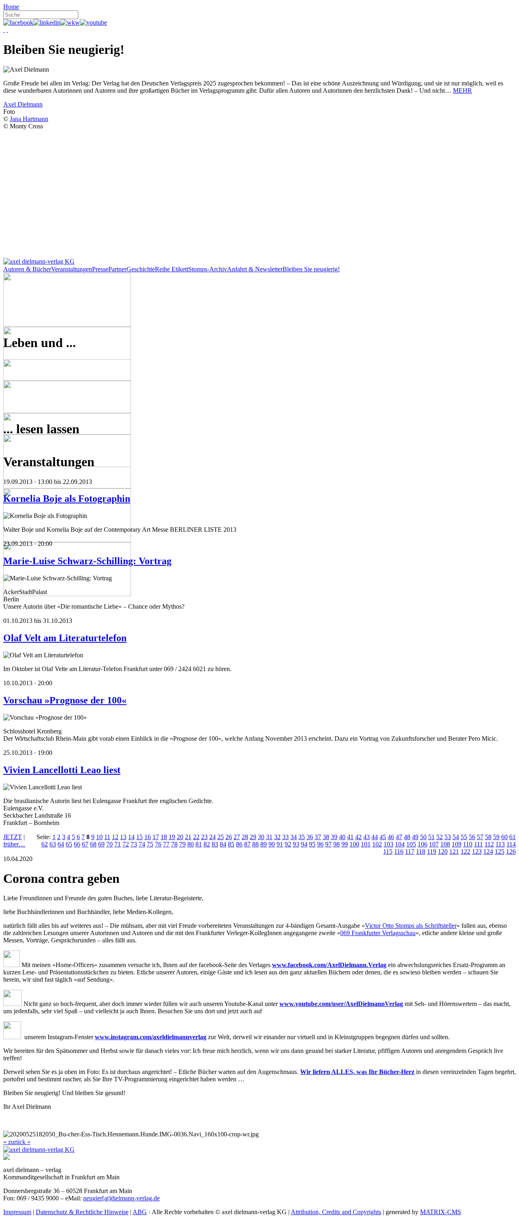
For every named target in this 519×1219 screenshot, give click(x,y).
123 (477, 851)
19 (172, 836)
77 (166, 844)
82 (207, 844)
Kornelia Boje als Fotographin (66, 498)
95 (312, 844)
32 (277, 836)
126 (511, 851)
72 (125, 844)
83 (215, 844)
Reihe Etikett (171, 269)
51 (431, 836)
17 (155, 836)
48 (407, 836)
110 (467, 844)
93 (296, 844)
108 (445, 844)
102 (377, 844)
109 (456, 844)
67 (85, 844)
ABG (140, 1211)
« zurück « (16, 1141)
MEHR (462, 90)
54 (456, 836)
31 (269, 836)
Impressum (17, 1211)
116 (398, 851)
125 (499, 851)
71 (117, 844)
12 (115, 836)
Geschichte (141, 269)
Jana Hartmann (29, 118)
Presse (100, 269)
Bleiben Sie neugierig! (311, 269)
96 (320, 844)
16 (147, 836)
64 (61, 844)
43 (366, 836)
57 (480, 836)
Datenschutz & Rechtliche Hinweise (82, 1211)
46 (391, 836)
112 (489, 844)
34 (293, 836)
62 (44, 844)
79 (182, 844)
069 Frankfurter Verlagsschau (378, 932)
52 (439, 836)
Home (11, 6)
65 (69, 844)
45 (383, 836)
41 (350, 836)
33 (285, 836)
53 (447, 836)
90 (271, 844)
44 (374, 836)
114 (511, 844)
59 (496, 836)
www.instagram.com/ (124, 1037)
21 (188, 836)
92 (288, 844)
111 (478, 844)
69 (101, 844)
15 (139, 836)
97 (328, 844)
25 (220, 836)
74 (142, 844)
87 (247, 844)
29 (253, 836)
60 (504, 836)
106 (422, 844)
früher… (14, 844)
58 (488, 836)
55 (464, 836)
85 (231, 844)
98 (336, 844)
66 (77, 844)
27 (237, 836)
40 (342, 836)
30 (261, 836)
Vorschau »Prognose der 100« (65, 700)
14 (131, 836)
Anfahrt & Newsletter (255, 269)
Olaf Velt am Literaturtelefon (65, 638)
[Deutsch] (4, 29)
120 (443, 851)
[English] (7, 29)
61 (512, 836)
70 (109, 844)
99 (344, 844)
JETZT (12, 836)
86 (239, 844)
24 (212, 836)
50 (423, 836)
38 (326, 836)
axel (158, 1037)
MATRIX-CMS (440, 1211)
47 (399, 836)
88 (255, 844)
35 (301, 836)
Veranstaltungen (71, 269)
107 (434, 844)
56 (472, 836)
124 (488, 851)
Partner (117, 269)
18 (164, 836)
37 (318, 836)
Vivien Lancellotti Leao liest (61, 770)
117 (409, 851)
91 (280, 844)
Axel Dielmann (23, 104)
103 (388, 844)
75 (150, 844)
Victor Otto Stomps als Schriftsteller (411, 925)
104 (400, 844)
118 (420, 851)
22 (196, 836)
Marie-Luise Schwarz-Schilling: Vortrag (87, 561)
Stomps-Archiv (207, 269)
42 (358, 836)
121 (454, 851)
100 (354, 844)
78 (174, 844)
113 (500, 844)
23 (204, 836)
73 (134, 844)
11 (107, 836)
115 (387, 851)
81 (198, 844)
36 (310, 836)
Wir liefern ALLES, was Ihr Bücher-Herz (357, 1071)
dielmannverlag (185, 1037)
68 (93, 844)
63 (52, 844)
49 (415, 836)
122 (465, 851)
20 (180, 836)
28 (245, 836)
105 (411, 844)
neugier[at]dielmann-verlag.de (121, 1198)
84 (223, 844)
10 (99, 836)
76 (158, 844)
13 (123, 836)
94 (304, 844)
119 (431, 851)
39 (334, 836)
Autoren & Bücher (27, 269)
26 (228, 836)
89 (263, 844)
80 (190, 844)
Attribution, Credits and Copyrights (336, 1211)
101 (366, 844)
